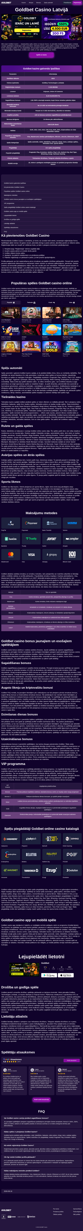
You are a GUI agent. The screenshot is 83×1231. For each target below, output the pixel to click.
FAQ (5, 231)
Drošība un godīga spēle (12, 219)
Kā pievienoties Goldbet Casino (14, 187)
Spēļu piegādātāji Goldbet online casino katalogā (20, 207)
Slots (70, 302)
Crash (50, 302)
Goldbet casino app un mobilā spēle (15, 211)
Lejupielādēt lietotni (10, 215)
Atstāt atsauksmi (71, 1060)
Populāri (9, 302)
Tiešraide (30, 302)
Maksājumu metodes (10, 195)
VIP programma (9, 203)
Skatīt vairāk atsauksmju (41, 1099)
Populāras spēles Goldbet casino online (17, 191)
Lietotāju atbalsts (9, 223)
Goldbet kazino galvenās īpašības (15, 183)
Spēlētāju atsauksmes (11, 227)
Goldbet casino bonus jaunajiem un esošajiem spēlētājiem (23, 199)
